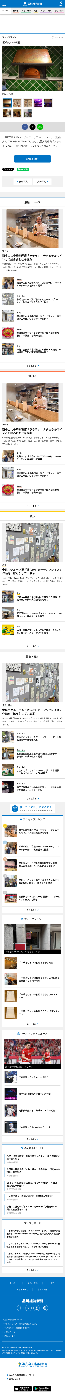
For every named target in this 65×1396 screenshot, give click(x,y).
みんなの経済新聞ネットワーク (32, 1364)
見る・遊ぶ (26, 10)
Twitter (28, 1308)
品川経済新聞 (32, 4)
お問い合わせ (9, 1332)
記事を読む (32, 158)
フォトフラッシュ (10, 37)
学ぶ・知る (59, 10)
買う (35, 10)
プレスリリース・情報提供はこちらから (20, 1324)
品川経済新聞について (13, 1319)
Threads (45, 1308)
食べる (15, 10)
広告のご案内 (9, 1336)
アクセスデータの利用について (17, 1328)
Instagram (36, 1308)
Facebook (20, 1308)
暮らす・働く (46, 10)
